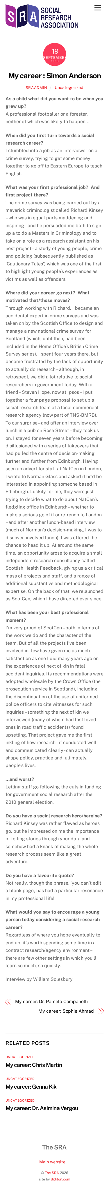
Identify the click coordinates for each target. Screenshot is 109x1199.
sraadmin (36, 87)
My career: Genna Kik (31, 1086)
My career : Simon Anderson (54, 75)
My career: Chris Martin (34, 1065)
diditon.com (60, 1179)
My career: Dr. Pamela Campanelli (51, 1001)
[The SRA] (42, 25)
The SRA (52, 1173)
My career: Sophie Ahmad (66, 1011)
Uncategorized (69, 87)
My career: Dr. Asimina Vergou (42, 1108)
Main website (52, 1161)
